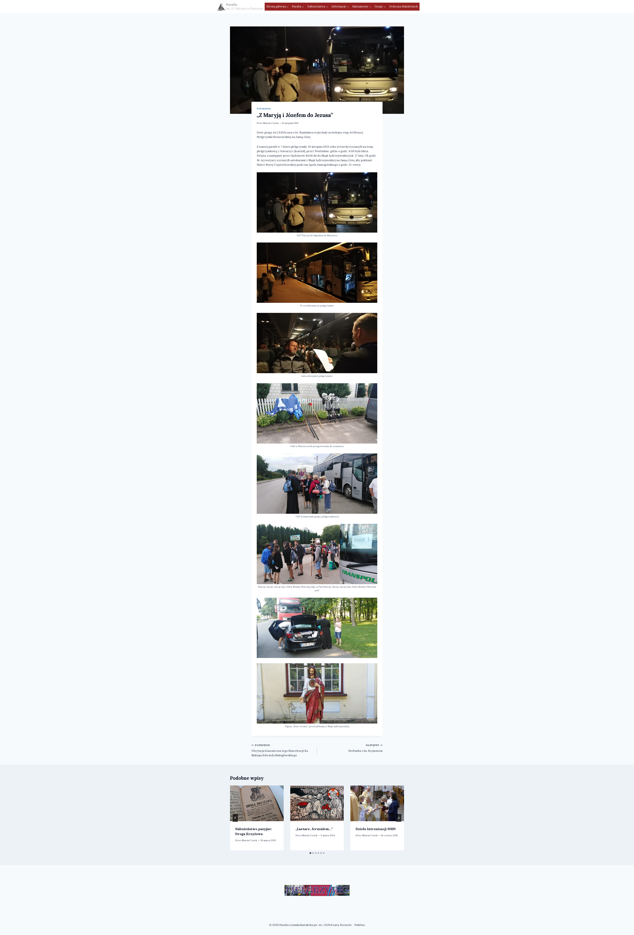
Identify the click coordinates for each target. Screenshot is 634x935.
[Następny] (398, 818)
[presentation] (257, 803)
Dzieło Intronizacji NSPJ (376, 829)
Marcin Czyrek (271, 123)
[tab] (310, 853)
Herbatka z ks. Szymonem (365, 748)
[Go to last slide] (235, 818)
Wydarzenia (264, 108)
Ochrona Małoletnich (403, 6)
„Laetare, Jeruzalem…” (314, 829)
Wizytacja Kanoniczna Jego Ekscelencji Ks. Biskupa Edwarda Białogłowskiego (279, 750)
